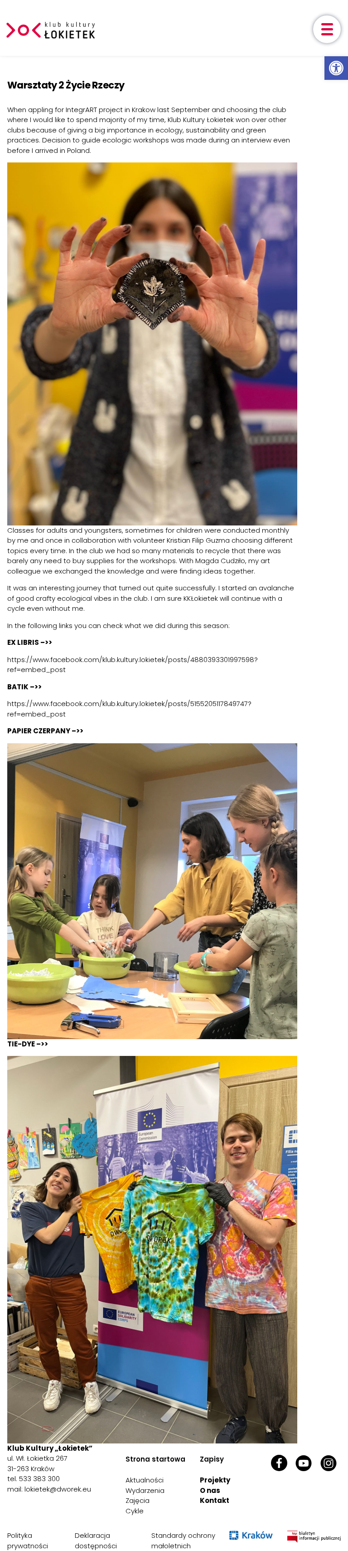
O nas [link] (210, 1490)
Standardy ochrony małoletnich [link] (183, 1541)
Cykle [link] (135, 1511)
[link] (336, 68)
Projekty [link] (215, 1480)
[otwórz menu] (327, 29)
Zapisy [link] (212, 1459)
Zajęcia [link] (138, 1500)
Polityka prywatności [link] (27, 1541)
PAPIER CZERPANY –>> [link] (45, 731)
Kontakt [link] (214, 1500)
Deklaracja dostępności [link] (96, 1541)
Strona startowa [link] (155, 1459)
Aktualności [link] (145, 1480)
